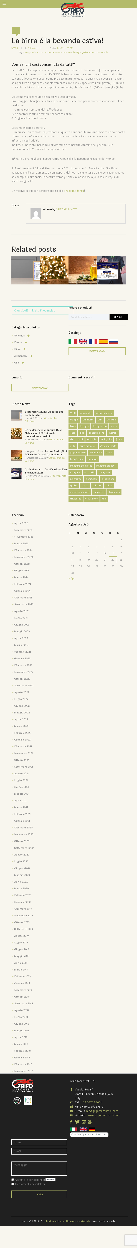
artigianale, (30, 52)
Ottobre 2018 (22, 997)
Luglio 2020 (21, 861)
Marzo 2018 (21, 1044)
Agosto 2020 (21, 855)
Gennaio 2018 (22, 1057)
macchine (93, 459)
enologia (91, 439)
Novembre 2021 (23, 753)
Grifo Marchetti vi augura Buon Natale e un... (54, 264)
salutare (97, 485)
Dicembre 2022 (23, 665)
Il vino (109, 452)
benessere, (57, 52)
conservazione (96, 433)
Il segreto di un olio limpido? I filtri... (83, 264)
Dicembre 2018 (23, 990)
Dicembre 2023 (23, 598)
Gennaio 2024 (22, 591)
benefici (74, 420)
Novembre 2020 (24, 834)
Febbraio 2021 (22, 814)
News (14, 48)
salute (109, 485)
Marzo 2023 (21, 645)
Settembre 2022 (24, 685)
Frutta (18, 342)
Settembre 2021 (23, 767)
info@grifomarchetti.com (101, 1111)
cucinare (112, 433)
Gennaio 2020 (22, 902)
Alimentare (20, 356)
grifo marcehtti (88, 446)
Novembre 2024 (23, 557)
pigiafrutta (76, 479)
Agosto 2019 (21, 936)
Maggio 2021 (21, 794)
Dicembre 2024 (23, 550)
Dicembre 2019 (23, 909)
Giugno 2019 (21, 949)
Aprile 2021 (20, 800)
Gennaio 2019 (22, 983)
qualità (73, 485)
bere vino (111, 420)
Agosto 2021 (21, 773)
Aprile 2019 (20, 963)
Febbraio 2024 (22, 584)
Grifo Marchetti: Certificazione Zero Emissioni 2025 (46, 471)
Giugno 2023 (22, 625)
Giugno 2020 (22, 868)
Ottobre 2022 (22, 679)
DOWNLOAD (97, 351)
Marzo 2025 (21, 543)
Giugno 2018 (21, 1024)
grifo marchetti (108, 446)
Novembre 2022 (23, 672)
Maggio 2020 (22, 875)
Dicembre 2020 (23, 828)
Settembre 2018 (23, 1003)
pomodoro (92, 479)
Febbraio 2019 (22, 976)
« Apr (71, 578)
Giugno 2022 (22, 706)
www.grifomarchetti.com (104, 1115)
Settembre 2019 (23, 929)
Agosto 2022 (21, 692)
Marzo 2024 (21, 577)
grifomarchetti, (89, 52)
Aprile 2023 (21, 638)
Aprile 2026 (21, 523)
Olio (16, 363)
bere (100, 420)
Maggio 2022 (22, 713)
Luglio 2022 (21, 699)
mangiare (75, 472)
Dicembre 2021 (23, 746)
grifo (72, 446)
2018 (73, 413)
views (30, 421)
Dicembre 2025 (23, 530)
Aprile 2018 (20, 1037)
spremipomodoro (79, 492)
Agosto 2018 (21, 1010)
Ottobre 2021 (22, 760)
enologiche (105, 439)
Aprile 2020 (21, 882)
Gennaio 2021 (22, 821)
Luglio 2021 (21, 780)
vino (104, 499)
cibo (82, 433)
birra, (70, 52)
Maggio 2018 (21, 1030)
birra (73, 426)
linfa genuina (76, 459)
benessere (88, 420)
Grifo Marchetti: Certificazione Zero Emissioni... (111, 264)
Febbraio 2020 (22, 895)
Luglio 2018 (21, 1017)
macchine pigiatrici (106, 466)
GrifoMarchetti (35, 48)
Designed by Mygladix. (79, 1221)
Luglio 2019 (21, 942)
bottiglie (84, 426)
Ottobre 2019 (22, 922)
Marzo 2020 (21, 888)
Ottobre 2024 (22, 564)
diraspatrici (76, 439)
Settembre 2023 (24, 604)
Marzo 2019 (21, 970)
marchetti (89, 472)
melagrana (104, 472)
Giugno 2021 (21, 787)
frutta (119, 439)
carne (114, 426)
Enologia (19, 335)
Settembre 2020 (24, 848)
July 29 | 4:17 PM (65, 48)
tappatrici (114, 492)
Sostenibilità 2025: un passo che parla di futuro (25, 264)
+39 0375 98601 (91, 1102)
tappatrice (99, 492)
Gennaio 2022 (22, 740)
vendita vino (91, 499)
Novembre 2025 (23, 537)
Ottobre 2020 (22, 841)
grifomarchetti (78, 452)
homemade (102, 52)
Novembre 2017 (23, 1071)
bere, (65, 52)
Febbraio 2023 (22, 652)
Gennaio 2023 (22, 658)
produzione (108, 479)
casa (72, 433)
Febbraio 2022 (22, 733)
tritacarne (75, 499)
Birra (17, 349)
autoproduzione (103, 413)
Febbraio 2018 (22, 1051)
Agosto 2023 (21, 611)
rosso (85, 485)
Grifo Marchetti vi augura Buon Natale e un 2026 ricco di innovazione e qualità (43, 433)
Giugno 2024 (22, 570)
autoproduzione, (44, 52)
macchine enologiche (81, 466)
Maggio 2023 (22, 631)
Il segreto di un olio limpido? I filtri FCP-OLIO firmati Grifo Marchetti (46, 452)
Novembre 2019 (23, 915)
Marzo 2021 (21, 807)
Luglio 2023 (21, 618)
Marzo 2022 (21, 726)
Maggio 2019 (21, 956)
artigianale (85, 413)
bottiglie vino (100, 426)
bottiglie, (77, 52)
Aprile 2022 (21, 719)
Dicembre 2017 (23, 1064)
